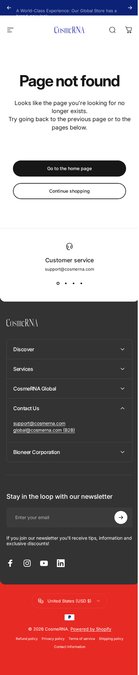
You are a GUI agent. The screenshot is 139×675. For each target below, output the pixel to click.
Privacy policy (50, 639)
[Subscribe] (116, 517)
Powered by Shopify (88, 629)
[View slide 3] (73, 283)
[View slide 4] (81, 283)
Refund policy (24, 639)
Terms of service (79, 639)
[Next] (130, 7)
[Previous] (9, 7)
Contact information (67, 647)
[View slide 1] (58, 283)
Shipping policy (108, 639)
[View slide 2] (66, 283)
